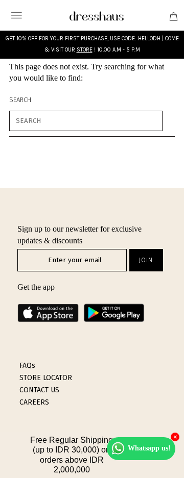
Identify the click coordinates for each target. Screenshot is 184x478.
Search (20, 100)
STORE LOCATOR (45, 377)
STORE (85, 49)
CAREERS (34, 402)
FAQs (27, 365)
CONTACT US (39, 390)
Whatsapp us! (149, 448)
